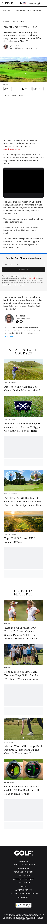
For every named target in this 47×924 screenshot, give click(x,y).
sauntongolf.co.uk (12, 149)
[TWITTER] (18, 321)
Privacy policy (23, 875)
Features (34, 48)
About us (24, 861)
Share (9, 89)
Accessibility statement (23, 879)
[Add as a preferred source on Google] (23, 905)
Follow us (27, 89)
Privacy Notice (31, 278)
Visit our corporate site (31, 915)
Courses (6, 22)
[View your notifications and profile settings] (20, 3)
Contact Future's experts (23, 865)
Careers (23, 886)
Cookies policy (23, 883)
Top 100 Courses (18, 22)
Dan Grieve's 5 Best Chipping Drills (28, 10)
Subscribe (32, 3)
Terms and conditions (23, 872)
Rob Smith (15, 46)
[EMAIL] (22, 321)
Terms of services (29, 276)
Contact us (23, 868)
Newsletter (39, 89)
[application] (23, 181)
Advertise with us (24, 890)
